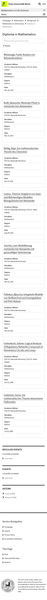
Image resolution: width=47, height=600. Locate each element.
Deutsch (7, 562)
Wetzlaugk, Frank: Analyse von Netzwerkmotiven (19, 56)
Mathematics (19, 20)
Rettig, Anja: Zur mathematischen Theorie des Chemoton (21, 150)
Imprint (7, 531)
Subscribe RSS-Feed (11, 558)
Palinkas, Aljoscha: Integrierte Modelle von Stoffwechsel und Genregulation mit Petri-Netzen (23, 298)
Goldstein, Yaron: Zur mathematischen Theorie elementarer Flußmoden (23, 398)
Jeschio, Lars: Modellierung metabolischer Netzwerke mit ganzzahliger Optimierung (19, 249)
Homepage (6, 20)
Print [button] (6, 554)
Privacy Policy (9, 535)
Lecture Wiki (10, 493)
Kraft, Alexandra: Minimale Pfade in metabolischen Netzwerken (22, 104)
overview (9, 458)
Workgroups (31, 20)
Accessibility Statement (13, 539)
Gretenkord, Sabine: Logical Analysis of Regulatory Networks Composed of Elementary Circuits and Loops (23, 347)
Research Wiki (11, 497)
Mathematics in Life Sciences (13, 23)
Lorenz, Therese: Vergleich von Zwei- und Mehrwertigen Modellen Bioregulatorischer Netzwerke (22, 197)
